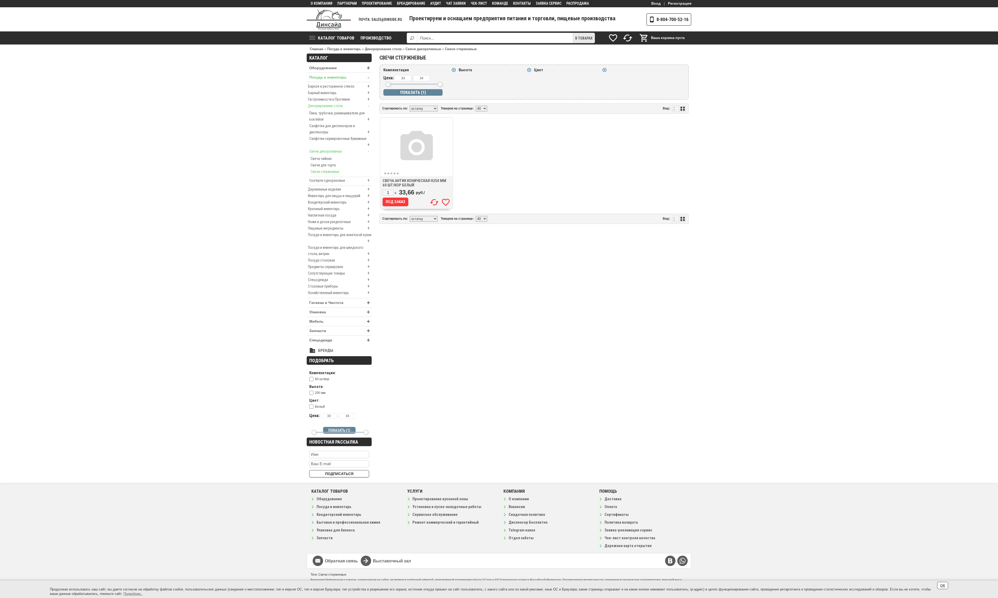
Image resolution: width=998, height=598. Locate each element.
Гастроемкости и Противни (339, 99)
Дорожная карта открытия (628, 545)
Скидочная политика (527, 514)
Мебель (339, 321)
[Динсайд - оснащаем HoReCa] (329, 19)
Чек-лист (479, 3)
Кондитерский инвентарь (339, 202)
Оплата (611, 506)
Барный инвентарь (339, 92)
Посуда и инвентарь (339, 77)
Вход (656, 3)
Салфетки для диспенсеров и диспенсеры (339, 129)
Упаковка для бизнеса (336, 530)
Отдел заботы (521, 538)
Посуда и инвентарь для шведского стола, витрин (339, 250)
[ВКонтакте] (670, 561)
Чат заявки (456, 3)
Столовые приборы (339, 286)
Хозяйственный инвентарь (339, 292)
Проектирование (377, 3)
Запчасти (339, 331)
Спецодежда (339, 279)
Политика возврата (621, 522)
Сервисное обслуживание (435, 514)
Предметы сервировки (339, 266)
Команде (500, 3)
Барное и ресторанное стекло (339, 86)
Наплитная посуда (339, 215)
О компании (321, 3)
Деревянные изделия (339, 189)
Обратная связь (341, 561)
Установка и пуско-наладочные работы (446, 506)
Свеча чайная (321, 159)
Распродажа (577, 3)
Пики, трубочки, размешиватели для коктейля (339, 116)
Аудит (435, 3)
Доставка (613, 499)
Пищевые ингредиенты (339, 228)
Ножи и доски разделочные (339, 221)
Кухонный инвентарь (339, 208)
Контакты (522, 3)
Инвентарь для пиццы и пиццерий (339, 195)
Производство (375, 38)
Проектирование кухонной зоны (440, 499)
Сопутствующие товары (339, 273)
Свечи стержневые (325, 172)
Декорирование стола (338, 105)
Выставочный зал (392, 561)
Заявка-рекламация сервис (628, 530)
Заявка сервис (548, 3)
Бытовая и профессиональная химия (348, 522)
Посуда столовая (339, 260)
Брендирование (411, 3)
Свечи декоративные (339, 151)
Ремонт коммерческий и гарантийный (445, 522)
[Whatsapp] (682, 561)
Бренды (325, 350)
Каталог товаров (336, 38)
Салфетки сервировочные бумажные (339, 141)
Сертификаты (617, 514)
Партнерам (347, 3)
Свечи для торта (323, 165)
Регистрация (679, 3)
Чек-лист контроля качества (630, 538)
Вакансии (517, 506)
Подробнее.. (133, 594)
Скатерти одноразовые (339, 180)
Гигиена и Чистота (339, 303)
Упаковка (339, 312)
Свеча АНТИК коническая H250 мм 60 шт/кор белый (414, 182)
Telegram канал (522, 530)
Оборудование (339, 68)
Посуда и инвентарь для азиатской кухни (339, 238)
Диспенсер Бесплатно (528, 522)
